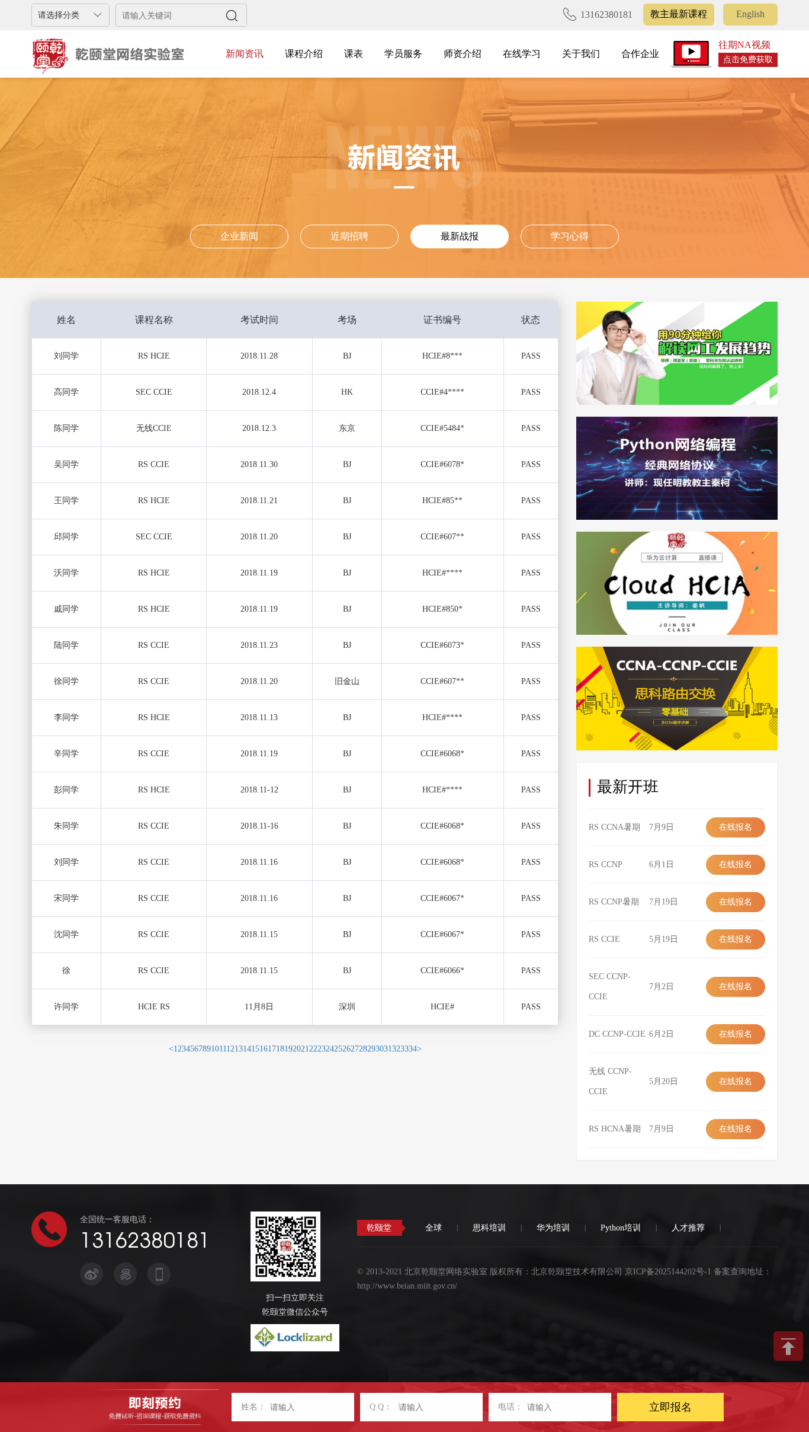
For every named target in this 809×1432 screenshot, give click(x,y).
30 (379, 1048)
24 (330, 1048)
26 (346, 1048)
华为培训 (553, 1227)
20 (297, 1048)
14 (247, 1048)
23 (321, 1048)
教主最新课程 (678, 14)
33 (404, 1048)
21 (305, 1048)
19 (288, 1048)
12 (230, 1048)
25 (338, 1048)
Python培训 (621, 1227)
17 (272, 1048)
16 (263, 1048)
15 (255, 1048)
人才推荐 (688, 1227)
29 (371, 1048)
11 (222, 1048)
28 (363, 1048)
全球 (433, 1227)
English (750, 14)
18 (280, 1048)
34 (413, 1048)
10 (215, 1048)
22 (313, 1048)
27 (355, 1048)
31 (388, 1048)
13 (239, 1048)
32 (396, 1048)
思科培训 (489, 1227)
